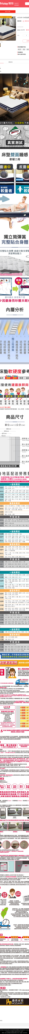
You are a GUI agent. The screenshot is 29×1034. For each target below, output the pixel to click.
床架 (24, 49)
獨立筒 (19, 49)
